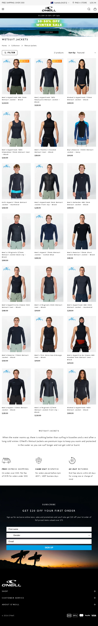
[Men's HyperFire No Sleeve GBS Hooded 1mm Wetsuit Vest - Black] (81, 334)
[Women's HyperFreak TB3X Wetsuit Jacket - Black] (81, 386)
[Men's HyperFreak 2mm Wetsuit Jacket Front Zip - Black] (49, 181)
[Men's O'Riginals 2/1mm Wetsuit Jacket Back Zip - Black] (16, 231)
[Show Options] (57, 535)
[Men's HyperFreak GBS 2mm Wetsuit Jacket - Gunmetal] (81, 284)
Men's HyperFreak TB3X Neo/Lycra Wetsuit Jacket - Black (47, 99)
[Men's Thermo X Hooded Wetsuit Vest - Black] (49, 129)
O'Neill (11, 615)
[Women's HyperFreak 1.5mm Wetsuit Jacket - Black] (81, 76)
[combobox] (17, 535)
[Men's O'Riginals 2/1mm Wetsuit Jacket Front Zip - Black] (49, 386)
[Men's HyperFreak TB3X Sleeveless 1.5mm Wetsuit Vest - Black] (16, 129)
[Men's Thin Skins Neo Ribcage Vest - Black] (49, 334)
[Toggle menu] (2, 9)
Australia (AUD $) (60, 2)
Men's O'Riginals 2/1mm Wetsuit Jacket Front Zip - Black (47, 410)
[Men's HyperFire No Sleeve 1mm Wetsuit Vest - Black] (16, 284)
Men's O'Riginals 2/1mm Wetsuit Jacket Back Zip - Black (14, 255)
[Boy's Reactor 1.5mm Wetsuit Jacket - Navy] (81, 129)
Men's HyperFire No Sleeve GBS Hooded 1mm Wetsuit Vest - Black (81, 357)
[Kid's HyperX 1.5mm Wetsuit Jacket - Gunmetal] (16, 181)
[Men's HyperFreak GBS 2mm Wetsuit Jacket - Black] (16, 76)
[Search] (88, 9)
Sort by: (72, 52)
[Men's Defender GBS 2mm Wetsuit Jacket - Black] (81, 181)
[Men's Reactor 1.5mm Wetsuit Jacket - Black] (16, 334)
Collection (15, 45)
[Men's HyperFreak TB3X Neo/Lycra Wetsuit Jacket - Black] (49, 76)
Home (4, 45)
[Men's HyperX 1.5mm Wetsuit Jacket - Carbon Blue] (49, 231)
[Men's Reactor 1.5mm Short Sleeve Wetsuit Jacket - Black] (81, 231)
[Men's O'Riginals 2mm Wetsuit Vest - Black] (49, 284)
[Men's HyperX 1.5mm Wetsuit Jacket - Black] (16, 386)
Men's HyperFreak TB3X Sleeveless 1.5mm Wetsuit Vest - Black (16, 152)
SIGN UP (49, 548)
